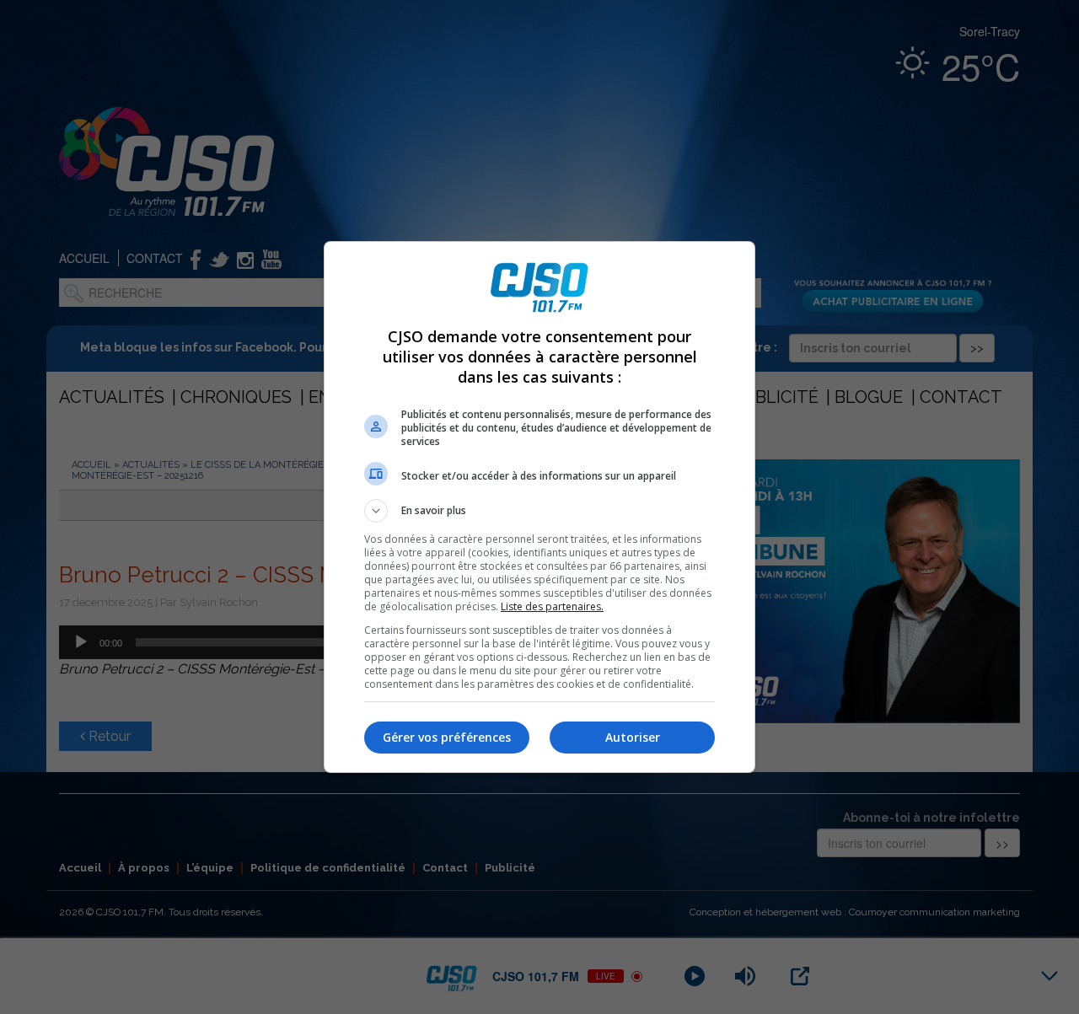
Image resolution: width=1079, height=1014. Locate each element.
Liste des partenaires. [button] (552, 606)
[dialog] (539, 507)
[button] (539, 511)
